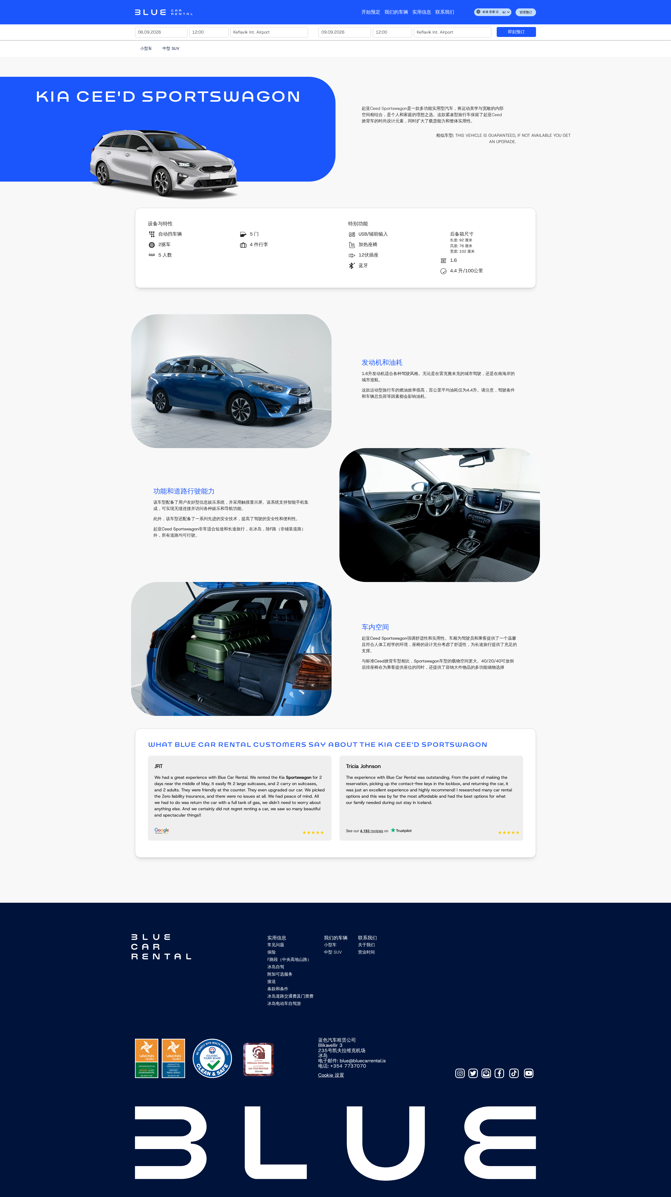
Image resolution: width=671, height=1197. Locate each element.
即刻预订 (516, 32)
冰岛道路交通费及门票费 (290, 996)
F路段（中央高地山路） (289, 959)
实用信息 (421, 12)
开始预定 (370, 12)
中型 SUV (171, 48)
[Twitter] (473, 1073)
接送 (271, 981)
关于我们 (366, 945)
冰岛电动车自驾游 (284, 1003)
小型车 (146, 48)
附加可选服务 (280, 974)
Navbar (164, 12)
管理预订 (526, 12)
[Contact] (486, 1073)
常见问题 (275, 945)
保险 (271, 952)
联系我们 (444, 12)
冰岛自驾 (275, 967)
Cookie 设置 (331, 1075)
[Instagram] (460, 1073)
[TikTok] (514, 1073)
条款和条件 (277, 989)
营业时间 (366, 952)
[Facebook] (499, 1073)
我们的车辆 (396, 12)
